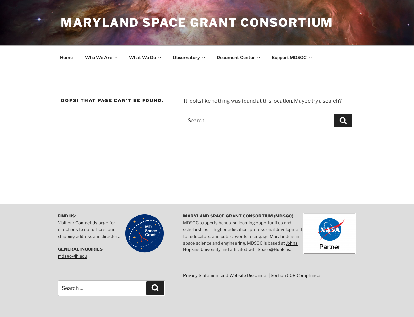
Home (66, 57)
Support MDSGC (289, 57)
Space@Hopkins (274, 249)
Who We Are (98, 57)
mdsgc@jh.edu (72, 256)
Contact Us (86, 222)
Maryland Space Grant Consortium (197, 23)
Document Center (236, 57)
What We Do (142, 57)
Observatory (186, 57)
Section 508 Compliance (295, 275)
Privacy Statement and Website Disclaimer (225, 275)
